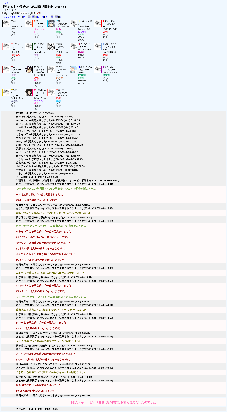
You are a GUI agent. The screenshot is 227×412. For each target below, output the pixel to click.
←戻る (5, 2)
